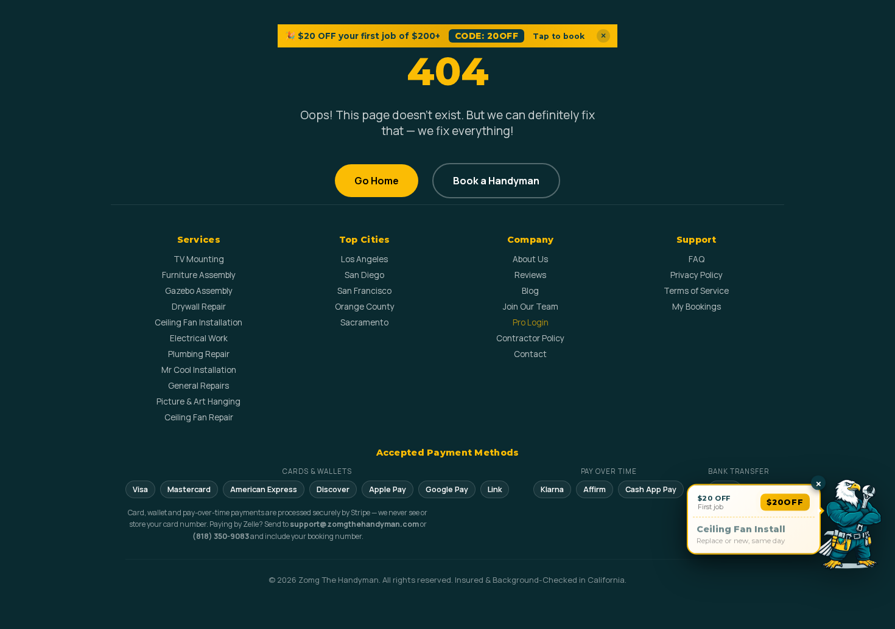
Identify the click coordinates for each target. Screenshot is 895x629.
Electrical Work (199, 338)
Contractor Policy (530, 338)
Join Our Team (530, 306)
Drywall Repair (199, 306)
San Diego (364, 274)
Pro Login (531, 322)
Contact (530, 354)
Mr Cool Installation (198, 369)
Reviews (530, 274)
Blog (530, 290)
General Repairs (198, 385)
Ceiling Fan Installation (198, 322)
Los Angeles (364, 259)
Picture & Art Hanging (198, 401)
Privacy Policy (696, 274)
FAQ (696, 259)
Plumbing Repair (199, 354)
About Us (530, 259)
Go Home (376, 180)
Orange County (365, 306)
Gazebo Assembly (199, 290)
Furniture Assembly (199, 274)
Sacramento (364, 322)
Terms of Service (696, 290)
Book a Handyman (496, 180)
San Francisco (364, 290)
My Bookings (696, 306)
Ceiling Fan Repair (198, 417)
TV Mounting (199, 259)
